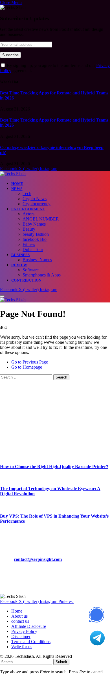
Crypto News (35, 198)
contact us (20, 621)
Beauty (29, 229)
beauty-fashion (36, 234)
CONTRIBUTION (26, 280)
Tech (27, 193)
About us (19, 616)
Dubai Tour (33, 249)
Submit (61, 662)
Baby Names (34, 224)
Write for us (21, 646)
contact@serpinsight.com (38, 559)
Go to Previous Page (29, 362)
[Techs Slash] (13, 173)
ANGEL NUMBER (41, 219)
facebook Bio (35, 239)
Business (20, 255)
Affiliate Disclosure (28, 626)
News (17, 189)
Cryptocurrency (36, 203)
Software (31, 269)
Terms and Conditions (30, 641)
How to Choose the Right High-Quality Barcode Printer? (54, 466)
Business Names (37, 259)
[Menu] (2, 296)
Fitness (29, 244)
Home (17, 183)
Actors (28, 213)
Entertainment (28, 209)
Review (19, 265)
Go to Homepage (26, 367)
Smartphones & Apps (42, 275)
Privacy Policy (24, 631)
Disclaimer (20, 636)
